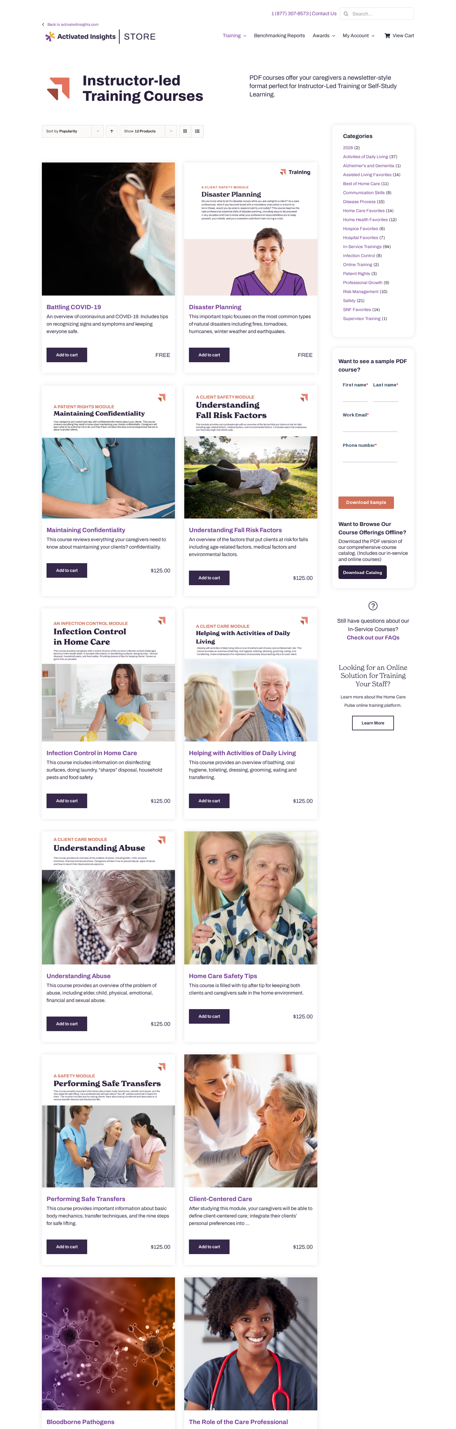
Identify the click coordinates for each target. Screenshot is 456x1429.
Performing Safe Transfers (86, 1198)
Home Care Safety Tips (223, 976)
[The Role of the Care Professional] (250, 1343)
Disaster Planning (215, 307)
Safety (349, 300)
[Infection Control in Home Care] (108, 674)
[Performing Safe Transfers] (108, 1120)
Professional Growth (362, 282)
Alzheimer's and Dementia (368, 165)
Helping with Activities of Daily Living (242, 753)
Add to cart (67, 355)
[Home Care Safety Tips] (250, 897)
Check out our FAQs (373, 637)
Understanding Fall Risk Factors (235, 530)
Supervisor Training (362, 318)
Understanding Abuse (79, 976)
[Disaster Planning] (250, 229)
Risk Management (360, 291)
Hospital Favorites (360, 237)
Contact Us (324, 13)
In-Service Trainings (362, 246)
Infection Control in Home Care (92, 753)
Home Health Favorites (365, 219)
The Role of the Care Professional (238, 1421)
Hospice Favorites (360, 228)
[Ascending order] (112, 131)
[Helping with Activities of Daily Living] (250, 674)
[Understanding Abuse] (108, 897)
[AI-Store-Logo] (99, 32)
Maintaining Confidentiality (86, 530)
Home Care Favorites (364, 210)
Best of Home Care (361, 183)
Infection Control (359, 255)
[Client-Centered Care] (250, 1120)
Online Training (357, 264)
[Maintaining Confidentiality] (108, 452)
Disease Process (359, 201)
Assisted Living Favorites (367, 174)
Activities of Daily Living (365, 156)
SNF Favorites (357, 309)
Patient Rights (356, 273)
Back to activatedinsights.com (72, 24)
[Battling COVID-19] (108, 229)
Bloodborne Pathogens (80, 1421)
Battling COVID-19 (74, 307)
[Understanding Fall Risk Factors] (250, 452)
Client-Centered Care (220, 1198)
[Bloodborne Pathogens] (108, 1343)
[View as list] (197, 131)
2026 (348, 147)
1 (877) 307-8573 (290, 13)
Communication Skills (364, 192)
